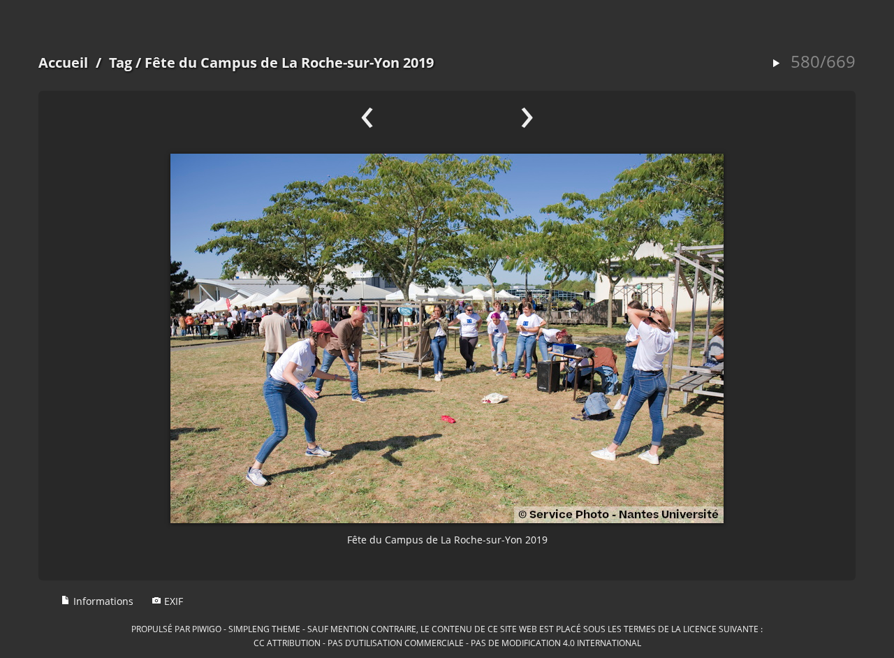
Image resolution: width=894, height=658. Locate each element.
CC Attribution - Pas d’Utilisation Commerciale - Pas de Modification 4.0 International (447, 642)
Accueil (63, 62)
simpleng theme (264, 628)
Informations (102, 601)
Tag (120, 62)
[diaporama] (776, 64)
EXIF (172, 601)
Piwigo (206, 628)
